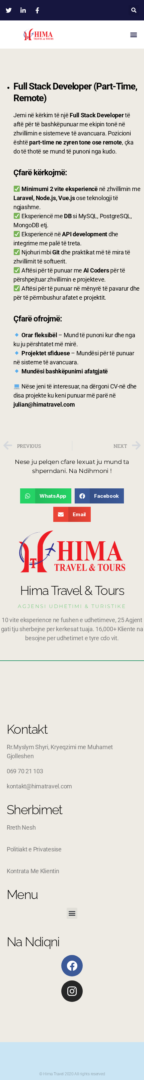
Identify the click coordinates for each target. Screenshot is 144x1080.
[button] (134, 10)
